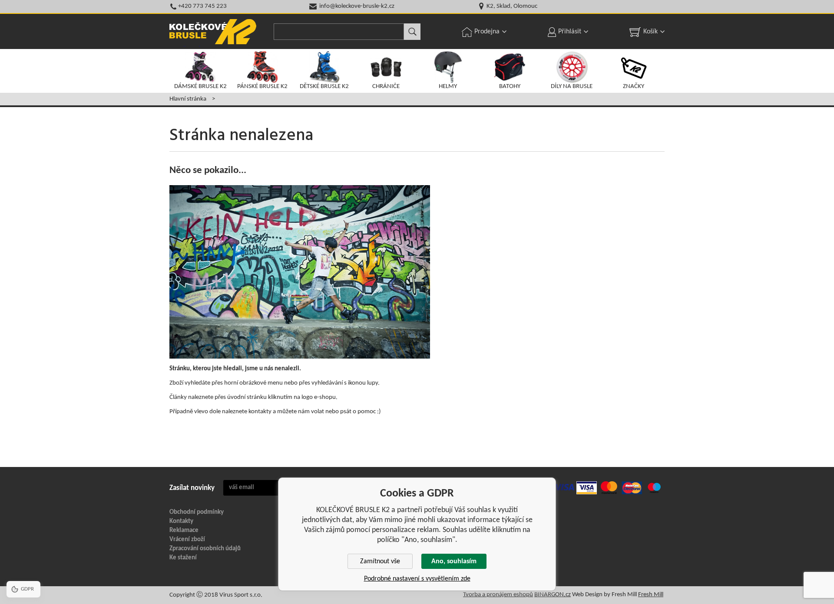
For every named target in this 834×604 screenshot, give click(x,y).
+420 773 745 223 (202, 6)
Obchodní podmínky (196, 512)
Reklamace (184, 530)
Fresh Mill (650, 594)
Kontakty (181, 521)
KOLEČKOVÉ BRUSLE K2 (212, 31)
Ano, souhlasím (454, 561)
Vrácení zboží (187, 539)
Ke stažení (183, 558)
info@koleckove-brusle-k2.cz (356, 6)
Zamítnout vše (380, 561)
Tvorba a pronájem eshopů (498, 594)
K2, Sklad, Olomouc (511, 6)
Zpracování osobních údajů (205, 548)
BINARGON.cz (552, 594)
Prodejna (487, 31)
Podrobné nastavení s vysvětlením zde (417, 578)
